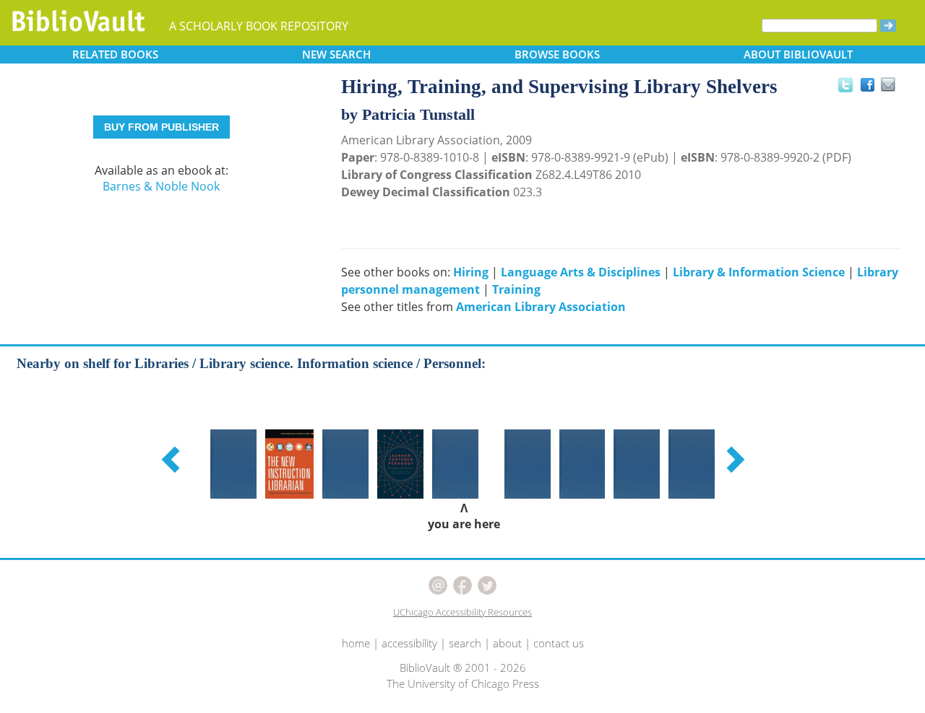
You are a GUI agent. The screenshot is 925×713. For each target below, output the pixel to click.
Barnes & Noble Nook (161, 186)
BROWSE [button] (557, 54)
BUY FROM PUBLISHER (161, 127)
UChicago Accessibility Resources (462, 611)
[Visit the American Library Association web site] (154, 90)
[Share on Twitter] (845, 84)
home (356, 643)
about (507, 643)
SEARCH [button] (336, 54)
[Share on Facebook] (871, 88)
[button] (172, 459)
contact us (558, 643)
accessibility (409, 643)
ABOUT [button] (798, 54)
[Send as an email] (888, 85)
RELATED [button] (115, 54)
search (465, 643)
